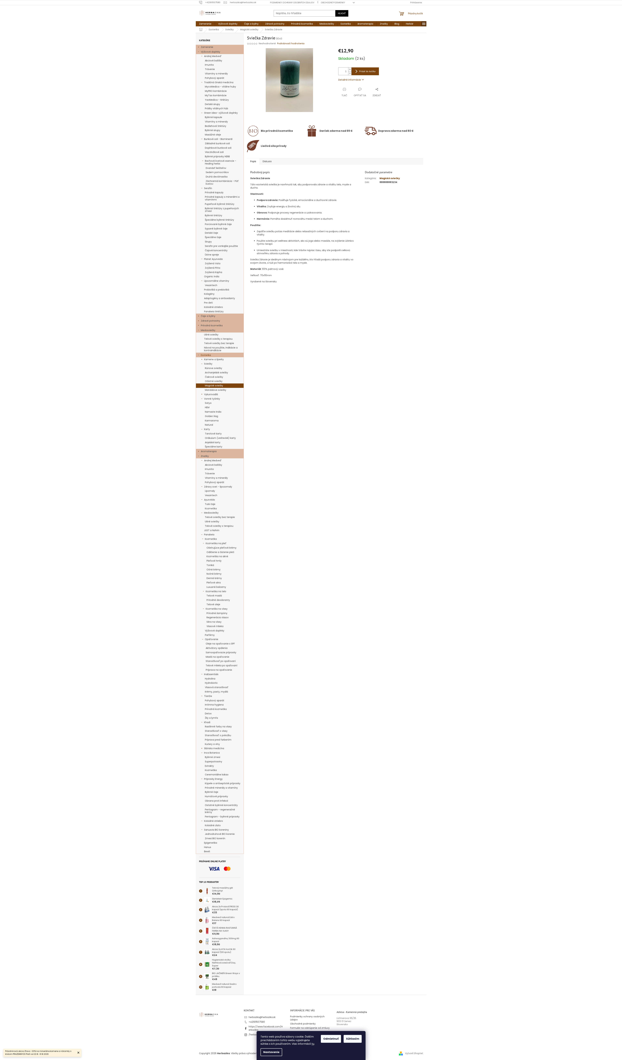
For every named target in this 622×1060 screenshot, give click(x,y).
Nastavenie (271, 1052)
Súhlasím (352, 1039)
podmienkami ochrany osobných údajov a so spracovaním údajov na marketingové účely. (311, 563)
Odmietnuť (331, 1039)
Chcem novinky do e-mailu (311, 546)
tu (313, 1044)
